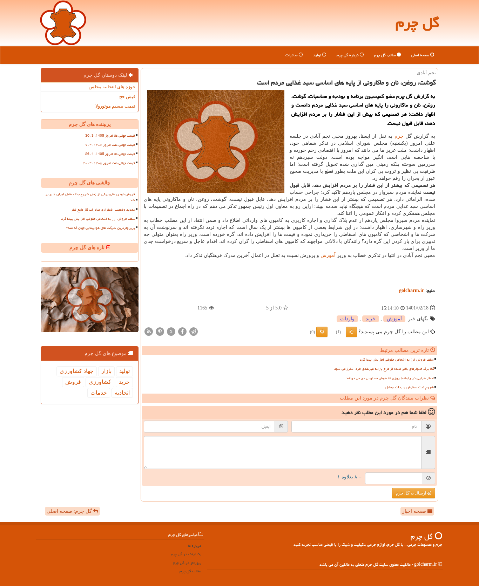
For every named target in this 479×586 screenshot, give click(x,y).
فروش (73, 382)
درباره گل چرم (348, 55)
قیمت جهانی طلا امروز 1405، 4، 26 (110, 153)
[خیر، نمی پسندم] (322, 332)
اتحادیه (122, 393)
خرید (371, 318)
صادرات (292, 55)
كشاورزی (100, 382)
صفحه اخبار (414, 511)
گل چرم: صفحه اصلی (70, 511)
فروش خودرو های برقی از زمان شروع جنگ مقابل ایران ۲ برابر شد (90, 197)
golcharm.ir (411, 290)
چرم (399, 136)
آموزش (328, 255)
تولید (317, 55)
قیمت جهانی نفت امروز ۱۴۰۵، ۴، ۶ (110, 144)
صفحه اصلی (420, 55)
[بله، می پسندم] (351, 332)
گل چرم (417, 22)
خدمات (98, 393)
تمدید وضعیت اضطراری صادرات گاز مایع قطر (103, 209)
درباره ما (194, 545)
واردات (347, 318)
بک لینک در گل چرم (186, 554)
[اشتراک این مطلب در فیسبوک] (182, 331)
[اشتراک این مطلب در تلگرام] (193, 331)
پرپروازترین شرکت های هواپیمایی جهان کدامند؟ (100, 227)
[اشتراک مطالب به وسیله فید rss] (149, 331)
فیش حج (127, 96)
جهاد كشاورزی (77, 371)
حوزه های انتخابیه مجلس (112, 86)
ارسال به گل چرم (411, 493)
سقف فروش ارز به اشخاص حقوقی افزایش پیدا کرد (397, 359)
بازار (106, 371)
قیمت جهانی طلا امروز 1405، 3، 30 (110, 135)
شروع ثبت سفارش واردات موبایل (409, 387)
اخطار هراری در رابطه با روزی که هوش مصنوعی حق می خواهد (390, 378)
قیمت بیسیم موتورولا (115, 106)
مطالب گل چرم (385, 55)
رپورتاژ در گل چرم (187, 562)
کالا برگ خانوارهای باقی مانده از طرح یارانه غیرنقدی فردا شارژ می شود (384, 368)
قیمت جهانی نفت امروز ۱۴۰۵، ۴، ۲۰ (109, 162)
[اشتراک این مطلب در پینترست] (160, 331)
